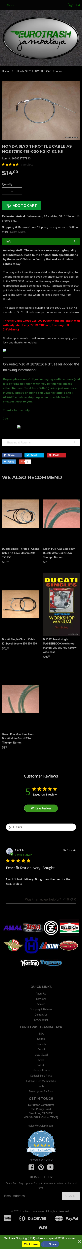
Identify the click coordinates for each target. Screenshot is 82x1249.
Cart (77, 5)
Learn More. (18, 231)
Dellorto (41, 1065)
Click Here (31, 1244)
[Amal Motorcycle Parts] (13, 935)
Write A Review (41, 808)
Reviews (41, 998)
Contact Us (41, 1014)
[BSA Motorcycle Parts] (33, 935)
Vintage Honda (41, 1070)
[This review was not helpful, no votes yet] (71, 899)
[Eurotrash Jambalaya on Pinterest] (41, 1168)
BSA (41, 1033)
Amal (41, 1060)
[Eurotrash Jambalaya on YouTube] (50, 1168)
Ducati (41, 1049)
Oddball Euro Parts (41, 1075)
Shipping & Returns (41, 442)
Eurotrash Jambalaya (32, 1211)
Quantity (7, 184)
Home (5, 71)
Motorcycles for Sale (41, 1091)
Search (41, 1004)
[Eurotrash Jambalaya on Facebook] (31, 1168)
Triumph (41, 1044)
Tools (41, 1086)
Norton (41, 1038)
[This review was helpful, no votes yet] (64, 899)
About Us (41, 993)
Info (41, 241)
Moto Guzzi (41, 1054)
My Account (41, 1019)
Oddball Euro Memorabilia (41, 1081)
